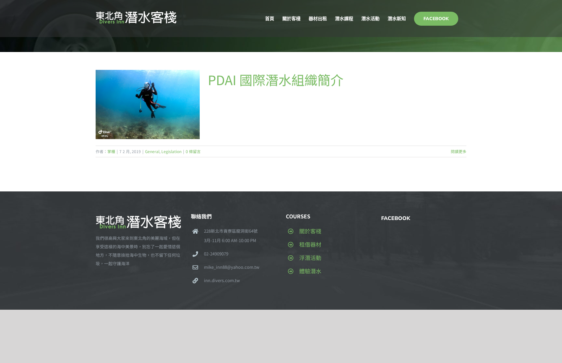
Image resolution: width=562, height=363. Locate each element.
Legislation (171, 151)
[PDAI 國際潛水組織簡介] (148, 104)
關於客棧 (310, 231)
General (152, 151)
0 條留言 (193, 151)
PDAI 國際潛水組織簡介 (275, 79)
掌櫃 (111, 151)
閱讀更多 (458, 151)
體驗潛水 (310, 271)
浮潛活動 (310, 257)
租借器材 (310, 244)
